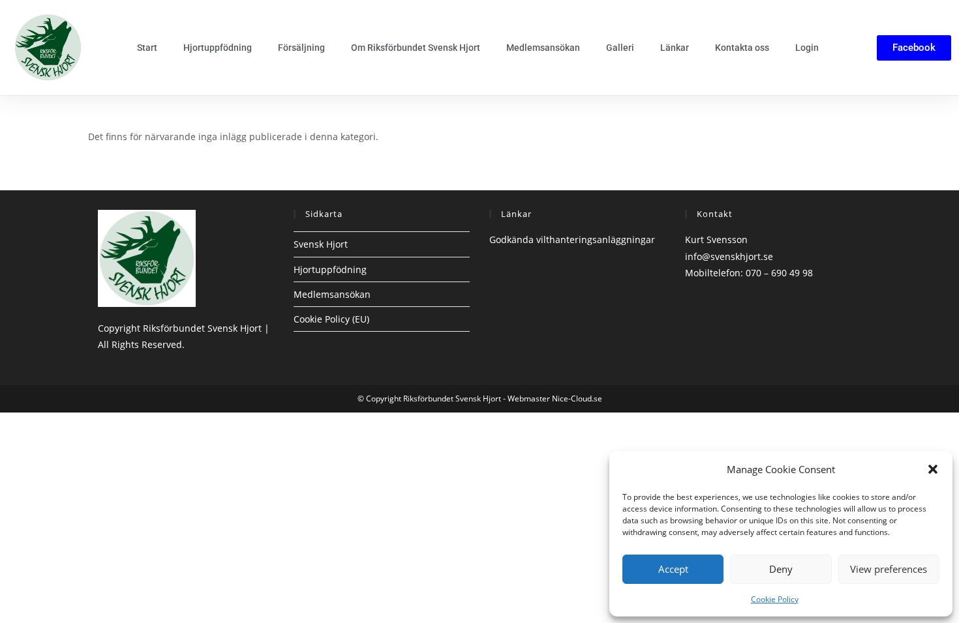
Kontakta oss (742, 47)
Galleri (620, 47)
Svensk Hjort (321, 244)
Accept (673, 568)
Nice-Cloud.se (577, 398)
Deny (781, 568)
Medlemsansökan (543, 47)
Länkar (674, 47)
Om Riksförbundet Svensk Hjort (415, 47)
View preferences (888, 568)
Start (147, 47)
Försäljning (301, 47)
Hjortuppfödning (217, 47)
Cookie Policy (775, 599)
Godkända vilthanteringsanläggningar (572, 239)
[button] (932, 469)
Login (807, 47)
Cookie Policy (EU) (331, 319)
